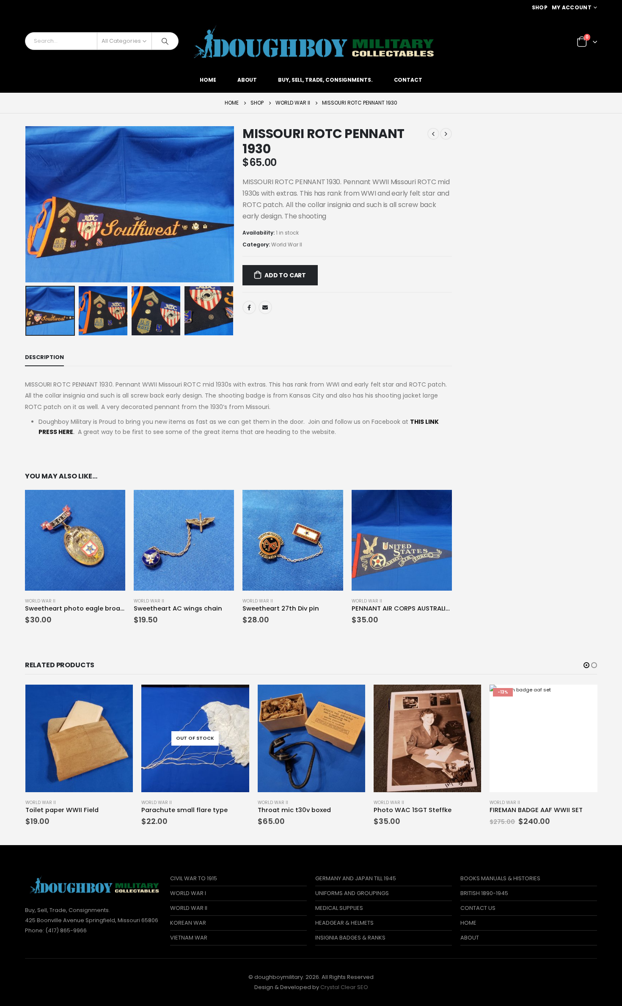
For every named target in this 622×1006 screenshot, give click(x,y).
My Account (572, 7)
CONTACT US (477, 908)
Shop (540, 7)
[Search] (165, 41)
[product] (75, 540)
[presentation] (27, 204)
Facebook (249, 307)
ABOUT (469, 938)
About (247, 79)
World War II (286, 244)
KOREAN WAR (188, 923)
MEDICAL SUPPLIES (339, 908)
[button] (586, 665)
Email (265, 307)
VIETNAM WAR (188, 938)
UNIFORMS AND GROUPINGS (352, 893)
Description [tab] (44, 357)
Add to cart (285, 275)
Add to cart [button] (111, 503)
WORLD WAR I (188, 893)
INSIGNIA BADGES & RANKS (350, 938)
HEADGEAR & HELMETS (344, 923)
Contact (408, 79)
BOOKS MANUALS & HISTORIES (500, 878)
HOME (468, 923)
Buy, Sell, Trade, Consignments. (325, 79)
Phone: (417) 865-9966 (56, 930)
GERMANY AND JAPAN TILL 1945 (355, 878)
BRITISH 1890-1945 (484, 893)
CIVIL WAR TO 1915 (193, 878)
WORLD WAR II (188, 908)
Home (208, 79)
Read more (235, 698)
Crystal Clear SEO (344, 987)
